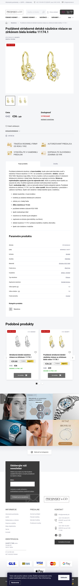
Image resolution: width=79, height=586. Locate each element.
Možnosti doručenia (47, 119)
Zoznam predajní (35, 514)
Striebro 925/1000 (64, 263)
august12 (30, 361)
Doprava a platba (10, 523)
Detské (68, 254)
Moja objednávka (10, 526)
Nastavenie (15, 583)
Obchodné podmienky (11, 2)
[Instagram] (59, 534)
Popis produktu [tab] (23, 164)
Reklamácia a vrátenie (12, 520)
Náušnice (17, 309)
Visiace (68, 277)
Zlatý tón (67, 268)
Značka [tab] (55, 164)
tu (50, 578)
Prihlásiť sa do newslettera (20, 497)
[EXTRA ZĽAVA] (22, 342)
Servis (7, 529)
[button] (36, 383)
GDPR (22, 2)
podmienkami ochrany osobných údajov (22, 491)
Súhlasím (64, 577)
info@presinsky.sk (63, 514)
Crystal (68, 296)
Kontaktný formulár (64, 542)
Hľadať (43, 12)
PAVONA (67, 259)
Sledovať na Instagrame (41, 452)
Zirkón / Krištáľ (65, 273)
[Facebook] (56, 534)
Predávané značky (35, 523)
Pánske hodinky (35, 517)
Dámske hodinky (35, 520)
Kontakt (7, 532)
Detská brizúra (65, 282)
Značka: (10, 39)
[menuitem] (12, 17)
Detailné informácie (11, 131)
